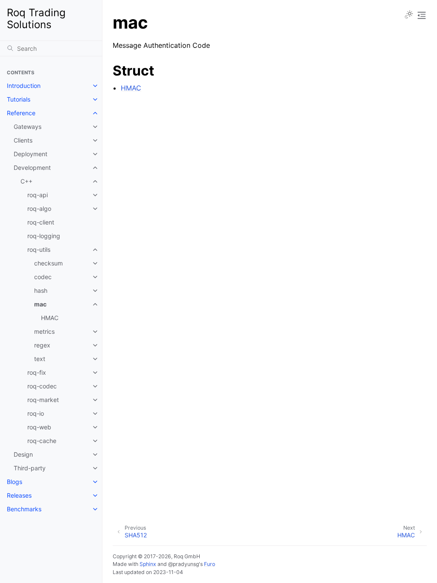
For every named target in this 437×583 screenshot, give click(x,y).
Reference (21, 113)
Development (32, 167)
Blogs (14, 481)
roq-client (40, 222)
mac (40, 304)
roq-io (35, 413)
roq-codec (42, 386)
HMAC (49, 317)
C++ (26, 181)
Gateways (27, 126)
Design (23, 454)
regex (42, 345)
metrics (44, 331)
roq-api (37, 194)
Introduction (24, 85)
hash (40, 290)
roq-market (43, 399)
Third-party (30, 468)
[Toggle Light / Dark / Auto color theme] (409, 15)
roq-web (39, 427)
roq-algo (39, 208)
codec (43, 276)
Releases (19, 495)
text (39, 358)
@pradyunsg (183, 564)
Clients (23, 140)
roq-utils (38, 249)
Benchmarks (24, 509)
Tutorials (18, 99)
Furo (209, 564)
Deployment (30, 153)
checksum (48, 263)
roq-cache (41, 440)
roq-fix (36, 372)
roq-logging (43, 235)
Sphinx (148, 564)
